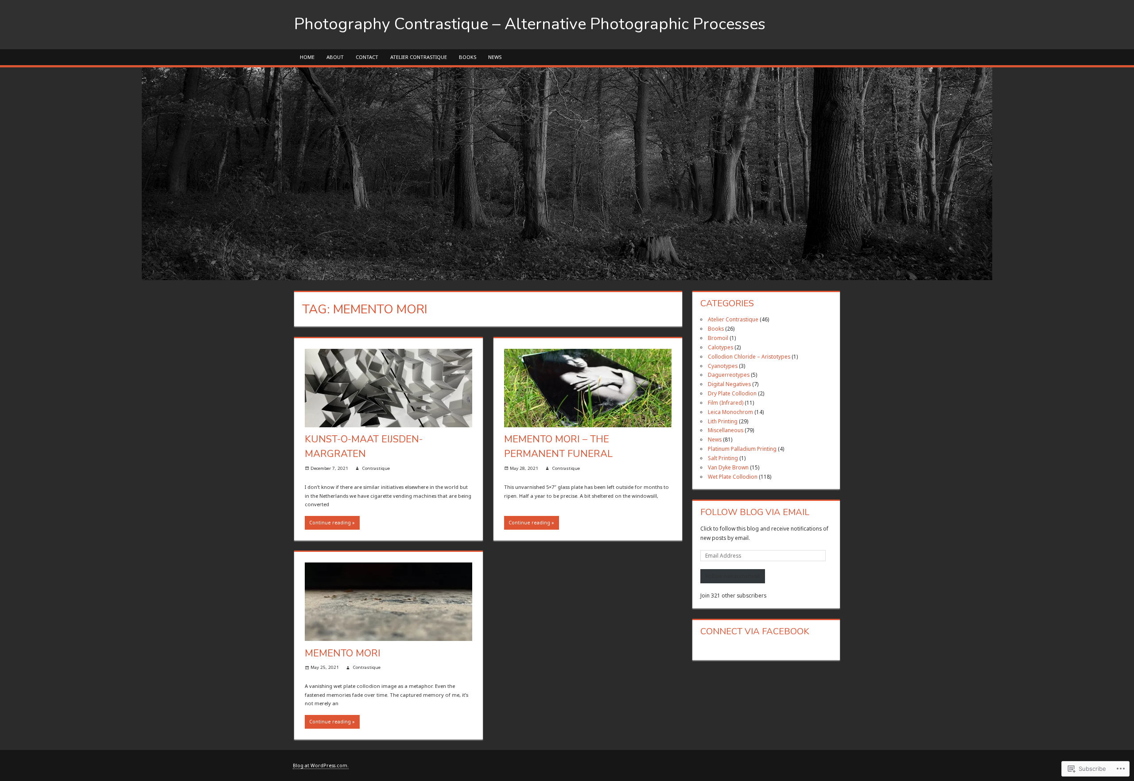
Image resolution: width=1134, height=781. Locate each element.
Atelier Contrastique (418, 57)
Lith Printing (723, 421)
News (494, 57)
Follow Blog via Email (754, 512)
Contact (367, 57)
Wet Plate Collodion (732, 476)
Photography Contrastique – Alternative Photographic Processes (529, 24)
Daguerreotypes (729, 374)
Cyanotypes (723, 365)
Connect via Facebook (754, 631)
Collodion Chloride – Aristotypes (749, 356)
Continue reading (330, 522)
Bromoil (718, 337)
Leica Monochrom (730, 411)
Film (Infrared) (725, 402)
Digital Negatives (729, 383)
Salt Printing (723, 457)
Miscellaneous (725, 429)
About (335, 57)
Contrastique (376, 468)
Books (467, 57)
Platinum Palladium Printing (742, 448)
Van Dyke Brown (728, 467)
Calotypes (720, 347)
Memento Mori (343, 653)
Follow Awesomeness (733, 575)
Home (307, 57)
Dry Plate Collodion (732, 393)
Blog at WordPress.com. (321, 765)
